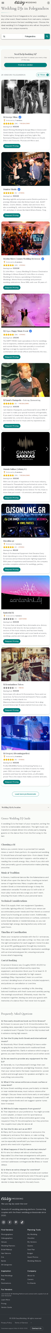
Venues (4, 1242)
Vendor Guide (6, 1307)
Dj (4, 36)
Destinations (6, 1283)
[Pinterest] (16, 1222)
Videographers (7, 1238)
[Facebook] (9, 1222)
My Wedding (32, 1234)
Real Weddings (7, 1275)
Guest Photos (32, 1257)
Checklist (31, 1238)
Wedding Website (34, 1261)
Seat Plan (31, 1249)
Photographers (7, 1234)
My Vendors (32, 1242)
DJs (2, 1257)
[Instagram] (3, 1222)
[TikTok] (22, 1222)
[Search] (47, 36)
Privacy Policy (6, 1323)
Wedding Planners (8, 1246)
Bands (3, 1261)
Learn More (5, 1300)
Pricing (3, 1303)
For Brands (31, 1283)
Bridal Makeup (6, 1249)
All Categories (6, 1265)
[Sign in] (48, 2)
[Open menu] (2, 2)
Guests (30, 1246)
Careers (30, 1279)
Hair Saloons (6, 1253)
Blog (3, 1279)
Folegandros (30, 36)
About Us (31, 1275)
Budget (30, 1253)
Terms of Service (21, 1323)
